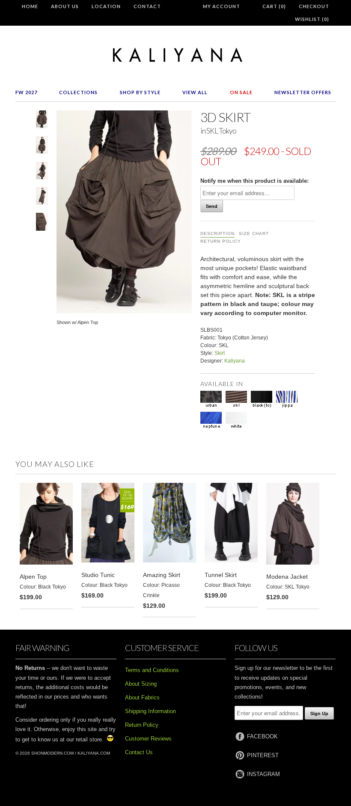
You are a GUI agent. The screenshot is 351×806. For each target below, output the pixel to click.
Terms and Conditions (152, 670)
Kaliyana (234, 361)
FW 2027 (26, 92)
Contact (147, 6)
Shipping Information (150, 711)
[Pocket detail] (42, 223)
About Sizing (141, 684)
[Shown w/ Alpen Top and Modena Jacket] (42, 172)
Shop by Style (140, 92)
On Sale (241, 92)
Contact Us (139, 752)
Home (30, 6)
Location (106, 6)
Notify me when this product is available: (254, 181)
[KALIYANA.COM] (175, 55)
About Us (65, 6)
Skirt (219, 353)
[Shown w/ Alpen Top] (42, 121)
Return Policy (220, 241)
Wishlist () (312, 19)
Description (217, 233)
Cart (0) (274, 6)
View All (195, 92)
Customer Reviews (148, 738)
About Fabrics (142, 697)
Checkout (314, 6)
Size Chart (254, 233)
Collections (78, 92)
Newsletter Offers (302, 92)
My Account (221, 6)
